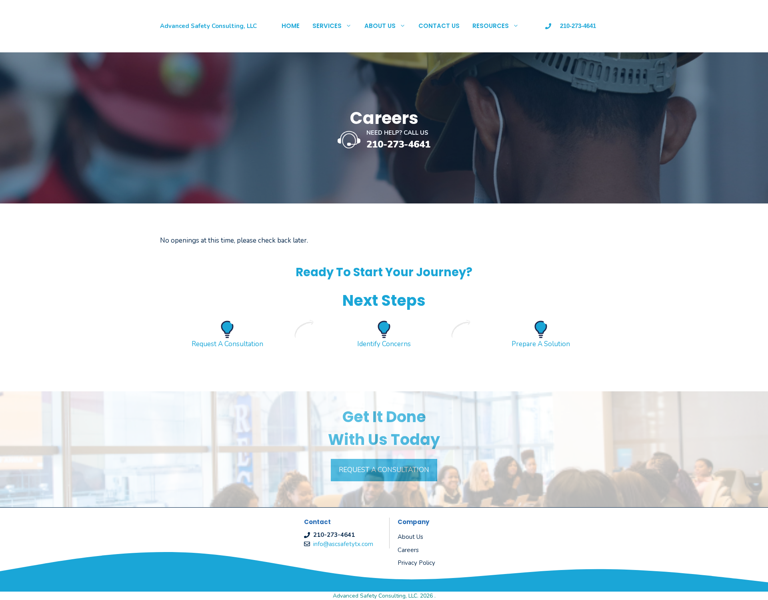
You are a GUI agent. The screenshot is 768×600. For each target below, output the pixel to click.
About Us (380, 26)
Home (291, 26)
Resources (490, 26)
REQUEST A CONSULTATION (384, 469)
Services (327, 26)
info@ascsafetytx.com (343, 544)
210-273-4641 (398, 144)
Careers (408, 550)
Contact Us (439, 26)
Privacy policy (416, 563)
